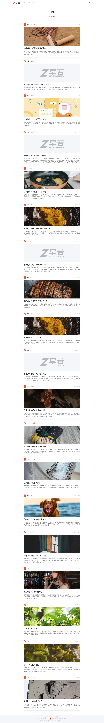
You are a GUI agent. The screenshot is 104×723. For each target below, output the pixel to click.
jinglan (28, 24)
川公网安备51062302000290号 (59, 719)
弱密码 (62, 720)
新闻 (28, 3)
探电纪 (54, 720)
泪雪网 (41, 720)
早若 (28, 61)
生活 (36, 3)
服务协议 (57, 717)
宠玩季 (50, 720)
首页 (25, 3)
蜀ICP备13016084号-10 (42, 719)
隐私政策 (52, 717)
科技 (32, 3)
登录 (90, 3)
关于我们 (47, 717)
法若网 (58, 720)
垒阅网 (46, 720)
